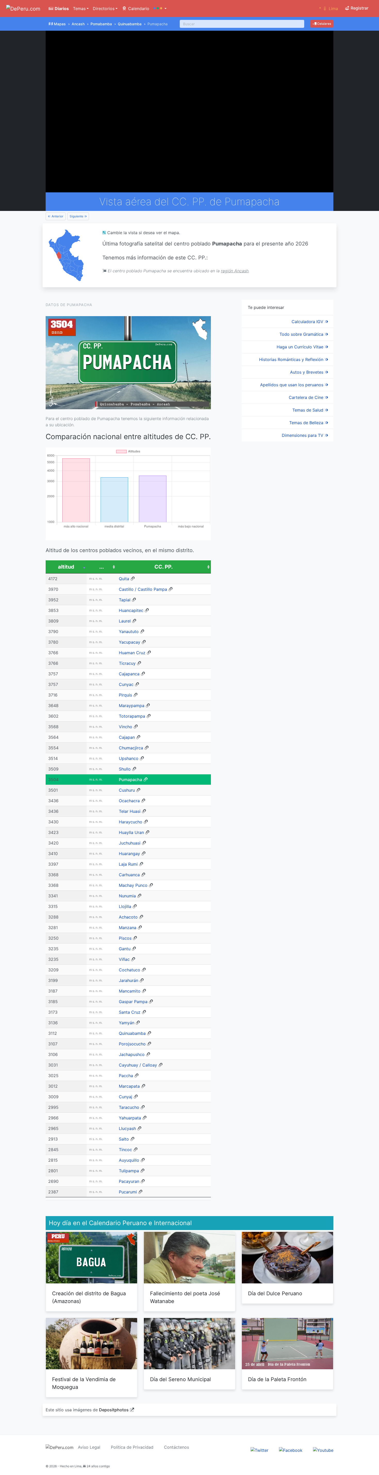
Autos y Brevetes (307, 372)
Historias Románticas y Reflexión (292, 359)
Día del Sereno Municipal (180, 1379)
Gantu (124, 948)
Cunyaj (125, 1096)
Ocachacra (129, 800)
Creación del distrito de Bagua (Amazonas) (89, 1297)
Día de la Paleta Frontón (277, 1379)
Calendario (138, 8)
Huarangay (129, 853)
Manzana (127, 927)
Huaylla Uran (131, 832)
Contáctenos (176, 1447)
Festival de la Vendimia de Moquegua (84, 1383)
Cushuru (127, 790)
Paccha (126, 1075)
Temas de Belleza (307, 422)
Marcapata (129, 1086)
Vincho (125, 726)
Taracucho (129, 1107)
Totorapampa (132, 716)
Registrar (359, 8)
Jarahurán (128, 980)
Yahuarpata (130, 1117)
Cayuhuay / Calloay (138, 1065)
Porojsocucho (132, 1043)
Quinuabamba (130, 24)
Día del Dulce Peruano (275, 1293)
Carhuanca (129, 874)
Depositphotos (114, 1409)
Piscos (125, 938)
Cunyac (126, 684)
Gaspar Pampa (133, 1001)
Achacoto (128, 917)
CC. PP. (163, 567)
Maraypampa (131, 705)
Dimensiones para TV (303, 435)
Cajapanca (129, 673)
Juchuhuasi (130, 843)
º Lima (328, 8)
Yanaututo (129, 631)
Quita (124, 578)
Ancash (78, 24)
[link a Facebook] (290, 1450)
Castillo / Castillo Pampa (143, 589)
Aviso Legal (89, 1447)
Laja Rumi (128, 864)
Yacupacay (129, 642)
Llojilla (125, 906)
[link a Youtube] (323, 1450)
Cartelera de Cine (307, 397)
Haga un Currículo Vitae (301, 346)
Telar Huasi (130, 811)
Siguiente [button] (77, 216)
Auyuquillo (129, 1160)
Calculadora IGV (308, 321)
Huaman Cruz (132, 652)
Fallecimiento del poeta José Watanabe (185, 1297)
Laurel (125, 621)
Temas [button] (79, 8)
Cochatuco (129, 969)
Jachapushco (132, 1054)
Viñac (124, 959)
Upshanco (128, 758)
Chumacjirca (131, 747)
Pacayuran (129, 1181)
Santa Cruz (130, 1012)
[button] (160, 8)
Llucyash (127, 1128)
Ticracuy (127, 663)
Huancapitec (131, 610)
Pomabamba (101, 24)
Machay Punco (133, 885)
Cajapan (127, 737)
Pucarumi (128, 1191)
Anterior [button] (57, 216)
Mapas (60, 24)
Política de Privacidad (132, 1447)
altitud (66, 567)
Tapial (124, 599)
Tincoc (125, 1149)
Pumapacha (130, 779)
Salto (124, 1139)
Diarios (61, 8)
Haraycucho (130, 821)
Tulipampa (129, 1170)
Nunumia (127, 895)
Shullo (125, 769)
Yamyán (126, 1022)
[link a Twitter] (259, 1450)
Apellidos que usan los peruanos (292, 384)
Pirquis (125, 695)
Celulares (323, 24)
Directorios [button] (103, 8)
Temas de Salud (308, 410)
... (101, 567)
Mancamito (130, 991)
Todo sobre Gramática (302, 334)
